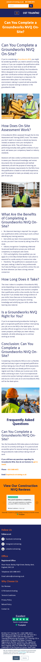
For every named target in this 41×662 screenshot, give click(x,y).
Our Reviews (5, 586)
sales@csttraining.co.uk (15, 2)
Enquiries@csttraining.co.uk (16, 474)
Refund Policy (6, 604)
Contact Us (5, 609)
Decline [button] (25, 658)
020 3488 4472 (30, 2)
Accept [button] (16, 658)
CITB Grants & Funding (9, 591)
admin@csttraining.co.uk (10, 635)
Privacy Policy (22, 652)
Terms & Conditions (8, 595)
